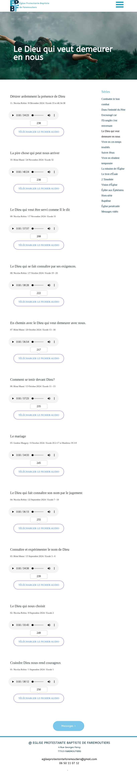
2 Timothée (107, 179)
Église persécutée (110, 206)
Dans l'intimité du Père (113, 109)
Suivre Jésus (107, 152)
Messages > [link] (68, 726)
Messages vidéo (109, 211)
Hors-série (106, 195)
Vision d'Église (109, 184)
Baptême (106, 200)
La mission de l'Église (112, 168)
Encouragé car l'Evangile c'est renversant (109, 120)
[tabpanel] (37, 5)
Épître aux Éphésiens (112, 190)
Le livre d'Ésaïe (109, 174)
